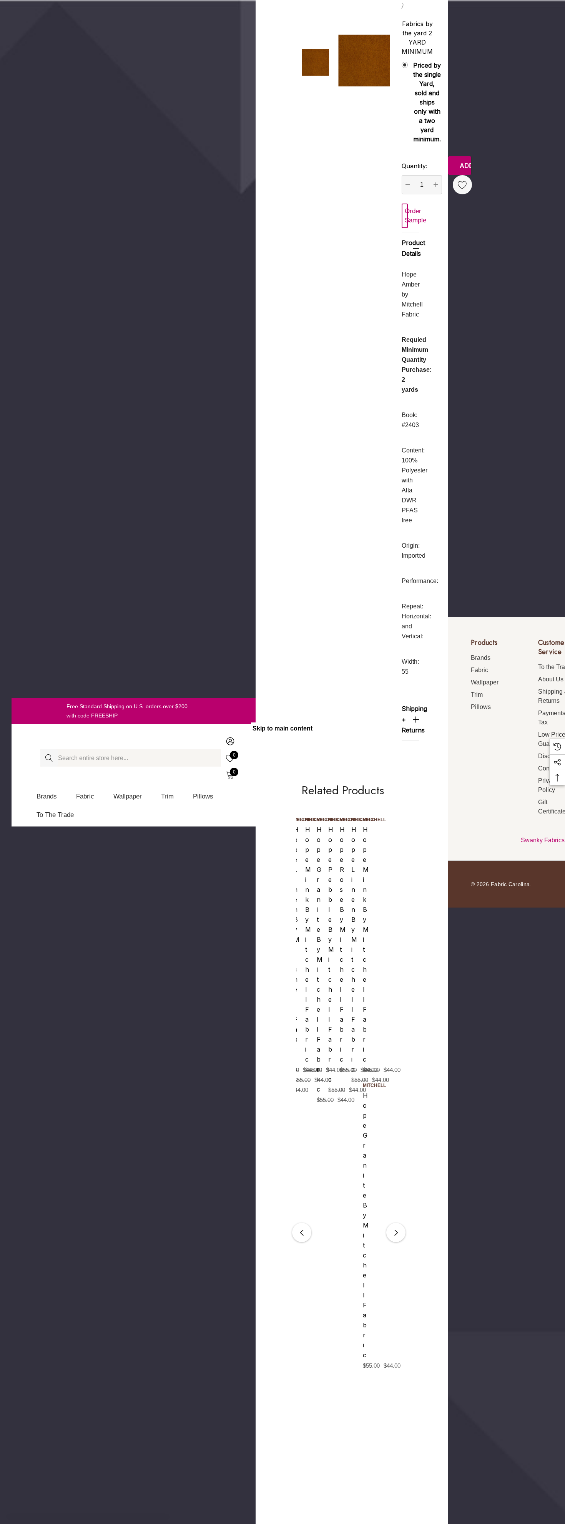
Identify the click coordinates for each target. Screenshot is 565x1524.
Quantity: (414, 166)
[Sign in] (229, 741)
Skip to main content (282, 728)
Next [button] (395, 1232)
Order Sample (406, 215)
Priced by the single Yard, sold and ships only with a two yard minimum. (407, 102)
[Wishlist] (462, 184)
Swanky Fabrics (543, 840)
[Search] (49, 758)
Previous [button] (301, 1232)
